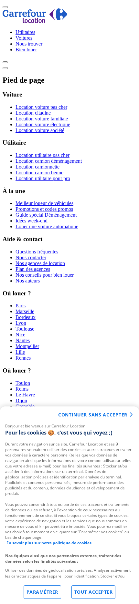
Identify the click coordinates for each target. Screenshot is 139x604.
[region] (69, 505)
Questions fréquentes (37, 251)
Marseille (25, 311)
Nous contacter (31, 257)
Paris (21, 305)
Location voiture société (40, 130)
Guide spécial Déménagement (46, 215)
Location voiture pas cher (41, 107)
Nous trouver (29, 43)
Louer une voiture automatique (47, 226)
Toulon (23, 383)
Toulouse (25, 329)
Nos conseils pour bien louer (45, 275)
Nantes (23, 340)
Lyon (21, 323)
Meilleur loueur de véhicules (44, 203)
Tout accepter (93, 592)
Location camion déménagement (49, 161)
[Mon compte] (5, 62)
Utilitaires (25, 32)
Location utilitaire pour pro (43, 178)
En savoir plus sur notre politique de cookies (48, 543)
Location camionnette (37, 166)
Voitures (24, 38)
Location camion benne (39, 172)
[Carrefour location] (35, 21)
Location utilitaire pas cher (43, 155)
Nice (20, 334)
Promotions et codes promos (44, 209)
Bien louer (26, 49)
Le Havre (25, 394)
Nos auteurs (28, 280)
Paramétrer (42, 592)
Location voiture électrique (43, 124)
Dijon (21, 400)
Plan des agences (33, 269)
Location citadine (33, 113)
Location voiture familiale (42, 118)
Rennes (23, 358)
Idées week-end (32, 220)
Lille (20, 352)
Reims (22, 389)
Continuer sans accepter (92, 415)
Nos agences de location (40, 263)
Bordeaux (26, 317)
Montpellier (27, 346)
